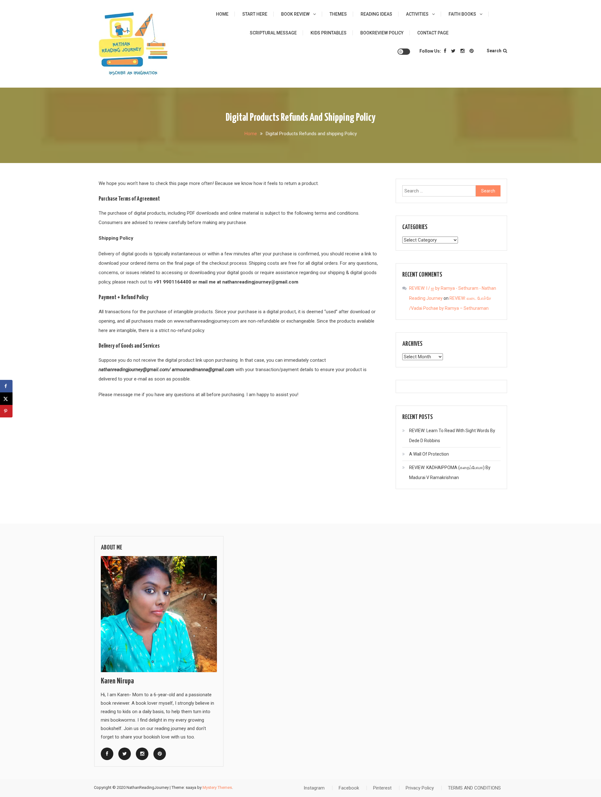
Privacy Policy (420, 788)
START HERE (254, 14)
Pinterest (382, 788)
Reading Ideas (376, 14)
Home (222, 14)
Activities (417, 14)
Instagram (314, 788)
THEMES (338, 14)
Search (494, 50)
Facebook (349, 788)
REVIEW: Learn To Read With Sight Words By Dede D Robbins (452, 435)
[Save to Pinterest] (6, 411)
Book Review (295, 14)
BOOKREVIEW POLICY (381, 32)
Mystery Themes (217, 787)
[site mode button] (404, 52)
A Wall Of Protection (429, 454)
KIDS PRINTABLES (329, 32)
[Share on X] (6, 398)
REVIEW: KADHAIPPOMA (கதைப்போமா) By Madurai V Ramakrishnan (450, 472)
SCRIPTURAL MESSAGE (273, 32)
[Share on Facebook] (6, 386)
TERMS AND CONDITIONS (474, 788)
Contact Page (433, 32)
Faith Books (462, 14)
